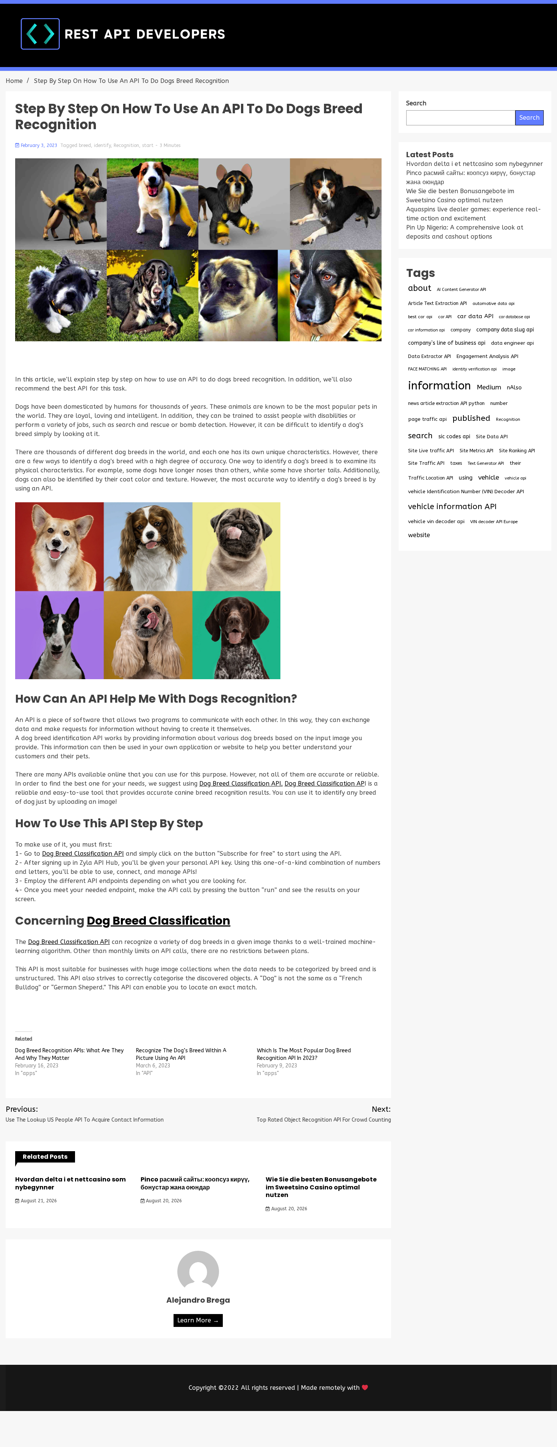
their (515, 463)
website (419, 535)
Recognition (126, 145)
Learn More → (198, 1320)
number (499, 403)
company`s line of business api (446, 343)
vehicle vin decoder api (436, 521)
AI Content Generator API (461, 289)
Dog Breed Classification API (83, 853)
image (508, 369)
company (461, 330)
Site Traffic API (426, 463)
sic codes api (454, 436)
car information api (426, 330)
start (147, 145)
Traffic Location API (430, 478)
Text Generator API (486, 463)
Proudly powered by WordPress (222, 1429)
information (439, 385)
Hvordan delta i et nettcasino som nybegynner (70, 1183)
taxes (456, 463)
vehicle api (515, 478)
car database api (514, 316)
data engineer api (512, 343)
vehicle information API (452, 506)
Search (529, 117)
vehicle (488, 477)
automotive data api (494, 303)
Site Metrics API (476, 450)
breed (85, 145)
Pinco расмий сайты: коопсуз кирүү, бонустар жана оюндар (195, 1183)
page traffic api (427, 419)
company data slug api (505, 330)
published (471, 418)
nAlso (514, 387)
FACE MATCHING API (427, 369)
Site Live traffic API (431, 450)
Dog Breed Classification (158, 921)
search (420, 435)
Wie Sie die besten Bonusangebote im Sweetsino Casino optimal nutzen (321, 1187)
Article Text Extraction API (437, 303)
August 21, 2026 (38, 1200)
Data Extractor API (429, 356)
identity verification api (474, 369)
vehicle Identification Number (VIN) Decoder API (466, 491)
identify (102, 145)
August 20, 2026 (163, 1200)
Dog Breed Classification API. (241, 783)
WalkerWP (365, 1429)
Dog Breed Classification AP (325, 783)
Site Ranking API (517, 450)
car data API (475, 316)
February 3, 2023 (39, 145)
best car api (420, 316)
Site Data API (492, 436)
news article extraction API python (446, 403)
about (419, 288)
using (466, 477)
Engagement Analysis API (487, 356)
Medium (489, 387)
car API (445, 316)
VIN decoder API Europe (494, 521)
